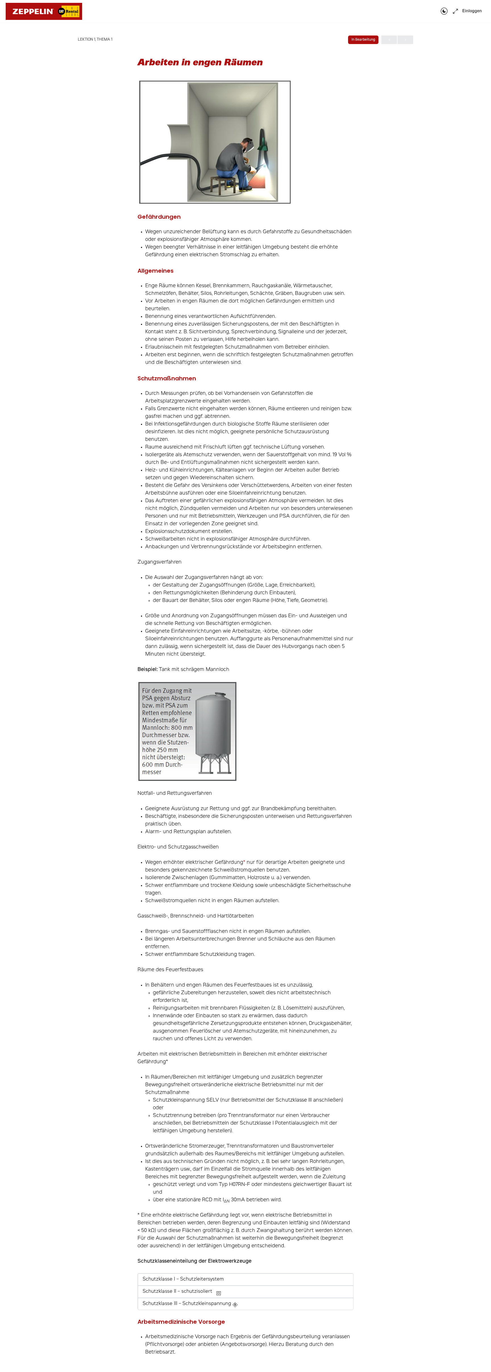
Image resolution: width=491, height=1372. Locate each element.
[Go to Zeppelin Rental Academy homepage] (44, 11)
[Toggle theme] (444, 11)
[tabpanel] (245, 717)
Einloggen (472, 11)
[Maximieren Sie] (454, 11)
